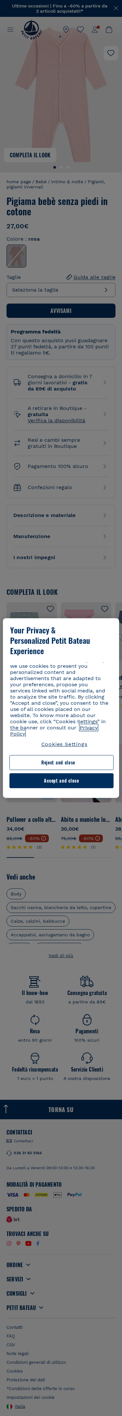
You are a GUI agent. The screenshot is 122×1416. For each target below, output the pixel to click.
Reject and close (58, 762)
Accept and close (61, 780)
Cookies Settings (64, 744)
